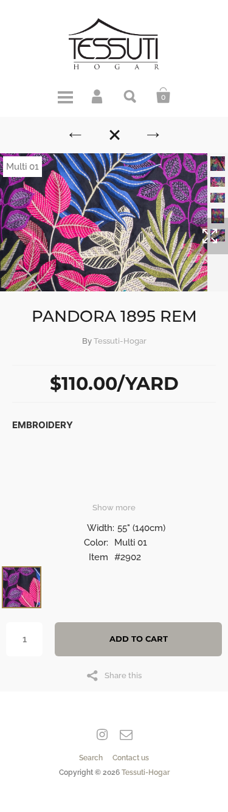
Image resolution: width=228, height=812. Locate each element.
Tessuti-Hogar (120, 340)
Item (98, 557)
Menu (65, 95)
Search (131, 95)
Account (98, 95)
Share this (123, 675)
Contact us (130, 758)
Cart (163, 95)
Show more (114, 508)
